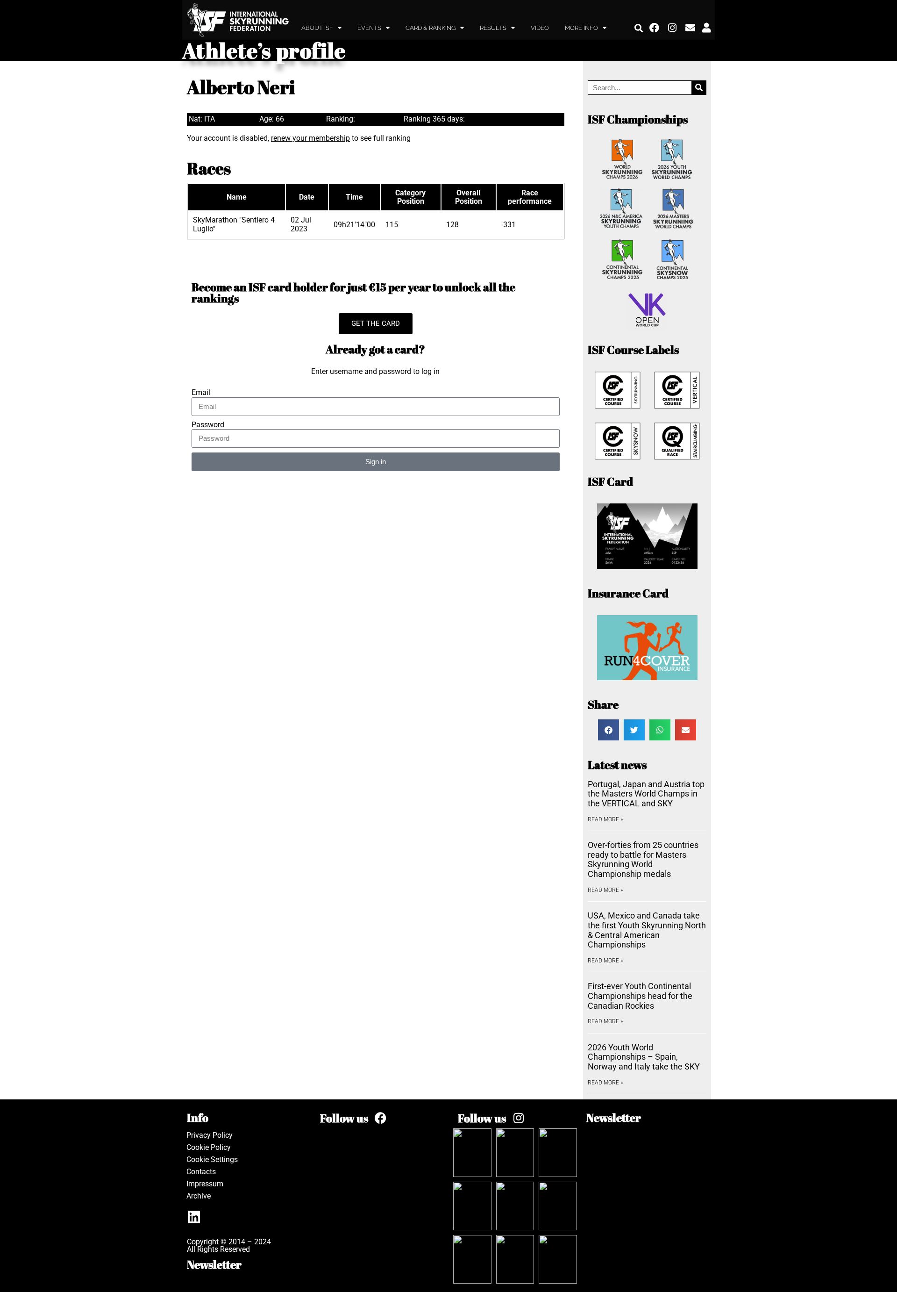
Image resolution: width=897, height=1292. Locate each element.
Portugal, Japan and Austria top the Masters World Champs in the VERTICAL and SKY (646, 793)
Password (208, 425)
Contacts (201, 1171)
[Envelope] (690, 28)
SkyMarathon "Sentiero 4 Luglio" (234, 224)
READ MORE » (605, 819)
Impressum (204, 1183)
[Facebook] (654, 28)
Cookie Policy (208, 1147)
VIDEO (540, 27)
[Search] (698, 87)
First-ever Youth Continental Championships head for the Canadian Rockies (640, 995)
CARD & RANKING (431, 27)
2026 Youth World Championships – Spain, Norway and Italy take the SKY (644, 1056)
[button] (639, 28)
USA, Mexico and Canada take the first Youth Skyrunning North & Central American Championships (647, 930)
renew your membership (310, 138)
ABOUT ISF (317, 27)
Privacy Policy (209, 1135)
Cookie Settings (212, 1159)
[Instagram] (673, 28)
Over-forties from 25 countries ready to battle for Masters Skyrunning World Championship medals (643, 859)
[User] (706, 28)
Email (201, 392)
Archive (198, 1196)
